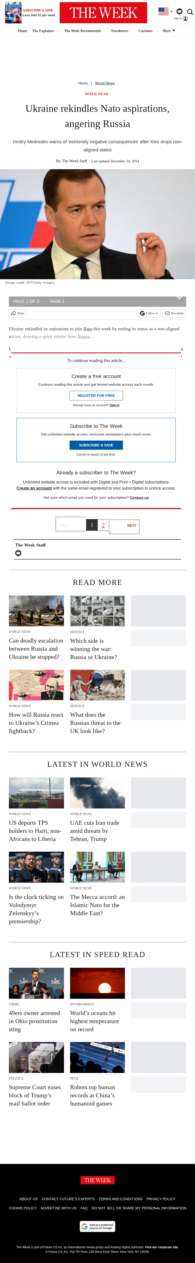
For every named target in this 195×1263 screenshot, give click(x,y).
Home (83, 83)
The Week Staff (74, 161)
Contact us (139, 497)
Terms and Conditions (120, 1199)
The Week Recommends (82, 31)
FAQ (84, 1208)
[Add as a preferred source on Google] (97, 1226)
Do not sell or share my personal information (139, 1208)
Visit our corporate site (161, 1247)
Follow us (152, 313)
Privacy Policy (161, 1199)
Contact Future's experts (68, 1199)
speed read (97, 94)
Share (20, 313)
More (167, 31)
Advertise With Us (58, 1208)
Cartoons (145, 31)
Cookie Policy (23, 1208)
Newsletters (119, 31)
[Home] (22, 31)
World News (105, 83)
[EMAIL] (19, 553)
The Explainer (43, 31)
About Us (29, 1199)
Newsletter (177, 313)
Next (132, 525)
